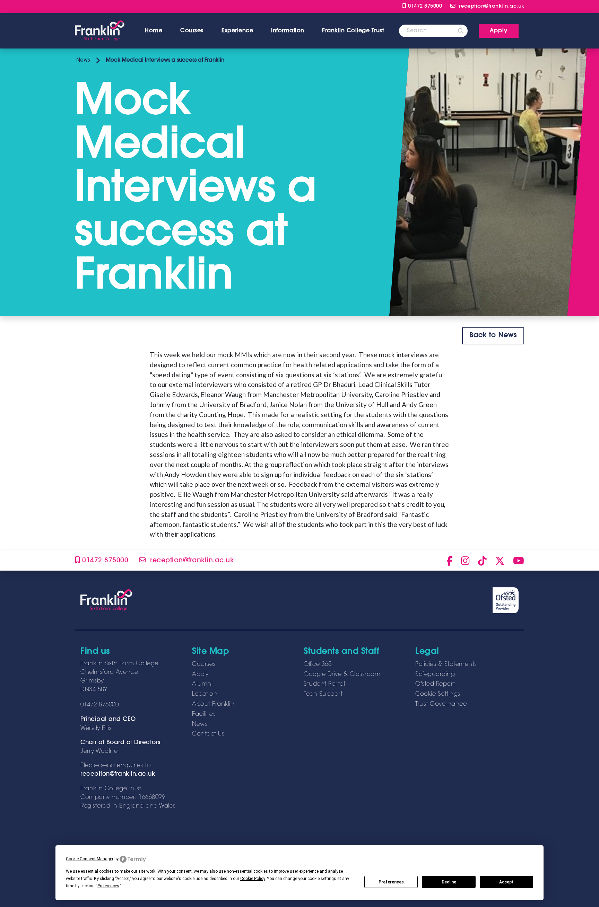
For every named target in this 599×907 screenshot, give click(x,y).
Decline (449, 882)
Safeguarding (435, 674)
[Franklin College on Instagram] (465, 560)
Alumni (202, 684)
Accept (506, 882)
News (82, 60)
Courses (191, 31)
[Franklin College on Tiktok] (482, 560)
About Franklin (213, 704)
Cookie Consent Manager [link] (89, 858)
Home (153, 31)
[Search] (461, 31)
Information (287, 31)
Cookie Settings (437, 694)
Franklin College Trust (353, 31)
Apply (200, 674)
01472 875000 (424, 6)
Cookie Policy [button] (252, 878)
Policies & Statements (446, 664)
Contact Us (208, 734)
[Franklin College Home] (99, 31)
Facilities (204, 714)
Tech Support (323, 694)
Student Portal (324, 684)
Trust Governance (441, 704)
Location (204, 694)
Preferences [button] (108, 885)
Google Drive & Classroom (342, 674)
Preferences (391, 882)
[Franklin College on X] (500, 560)
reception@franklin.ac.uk (117, 774)
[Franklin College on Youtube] (518, 560)
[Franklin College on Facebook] (449, 560)
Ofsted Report (435, 684)
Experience (237, 31)
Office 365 (317, 664)
